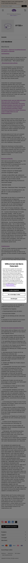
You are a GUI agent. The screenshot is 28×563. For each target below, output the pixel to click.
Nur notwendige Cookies (14, 294)
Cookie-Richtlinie (10, 284)
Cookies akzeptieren (14, 290)
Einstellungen (14, 298)
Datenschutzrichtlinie (11, 286)
